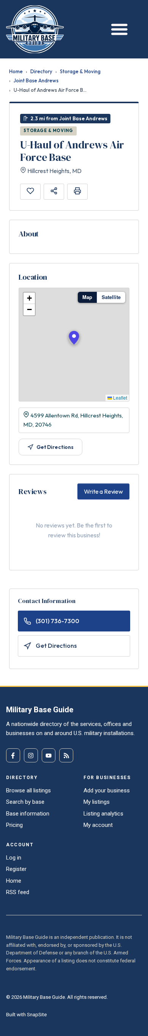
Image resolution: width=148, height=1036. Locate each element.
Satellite (111, 297)
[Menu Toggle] (117, 29)
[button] (74, 338)
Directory (41, 71)
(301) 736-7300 (57, 621)
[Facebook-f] (13, 755)
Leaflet (119, 397)
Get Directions (55, 447)
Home (16, 71)
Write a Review (103, 491)
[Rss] (66, 755)
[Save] (30, 192)
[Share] (54, 192)
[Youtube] (49, 755)
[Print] (77, 192)
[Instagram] (31, 755)
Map (87, 297)
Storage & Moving (80, 71)
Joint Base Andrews (36, 80)
